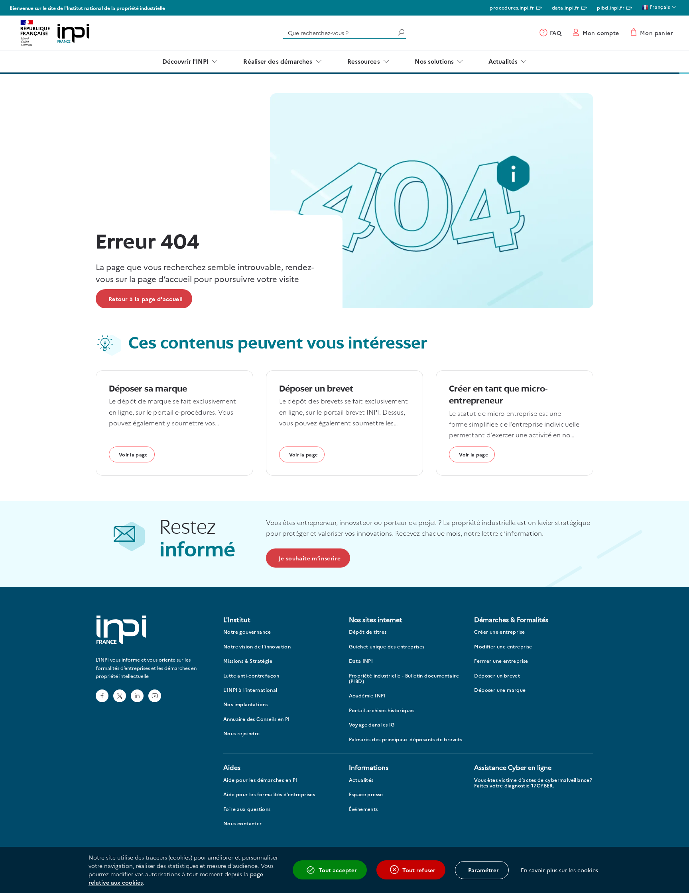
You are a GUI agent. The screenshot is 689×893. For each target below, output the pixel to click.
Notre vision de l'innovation (257, 647)
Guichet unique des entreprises (387, 647)
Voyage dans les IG (372, 725)
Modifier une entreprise (503, 647)
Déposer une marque (500, 690)
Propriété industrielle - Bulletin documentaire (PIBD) (404, 678)
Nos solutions (434, 61)
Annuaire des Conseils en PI (256, 719)
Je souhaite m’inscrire (310, 558)
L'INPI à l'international (250, 690)
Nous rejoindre (241, 733)
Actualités (503, 61)
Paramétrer (483, 870)
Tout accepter (338, 870)
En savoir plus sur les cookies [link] (559, 870)
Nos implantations (245, 704)
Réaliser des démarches (277, 61)
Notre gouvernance (247, 632)
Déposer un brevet (497, 676)
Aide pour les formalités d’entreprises (269, 794)
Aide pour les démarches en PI (260, 780)
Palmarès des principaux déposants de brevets (406, 739)
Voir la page (133, 454)
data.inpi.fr (565, 7)
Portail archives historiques (382, 710)
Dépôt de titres (368, 632)
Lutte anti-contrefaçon (251, 676)
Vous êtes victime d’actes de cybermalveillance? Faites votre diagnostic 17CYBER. (533, 783)
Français (659, 6)
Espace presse (366, 794)
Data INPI (361, 661)
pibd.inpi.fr (610, 7)
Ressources (363, 61)
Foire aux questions (247, 809)
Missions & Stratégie (247, 661)
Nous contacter (242, 823)
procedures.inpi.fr (512, 7)
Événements (363, 809)
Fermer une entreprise (501, 661)
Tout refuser (418, 870)
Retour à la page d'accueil (145, 299)
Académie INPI (367, 696)
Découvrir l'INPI (185, 61)
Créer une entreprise (499, 632)
